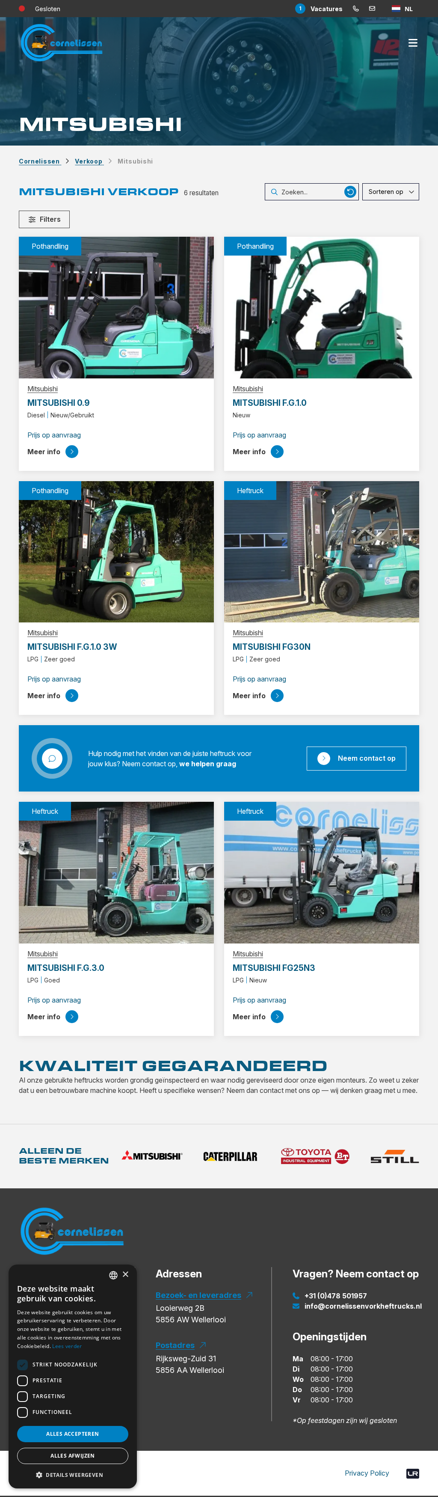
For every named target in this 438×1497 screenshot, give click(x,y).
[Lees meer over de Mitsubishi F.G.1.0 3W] (116, 551)
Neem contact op (367, 758)
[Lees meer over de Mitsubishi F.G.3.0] (116, 872)
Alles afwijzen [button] (72, 1455)
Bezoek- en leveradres (198, 1295)
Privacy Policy (367, 1473)
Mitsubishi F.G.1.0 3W (72, 647)
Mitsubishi (42, 388)
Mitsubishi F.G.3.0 (65, 968)
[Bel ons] (356, 8)
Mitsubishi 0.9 (58, 403)
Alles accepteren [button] (72, 1433)
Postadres (175, 1345)
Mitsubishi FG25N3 (274, 968)
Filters (50, 219)
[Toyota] (315, 1156)
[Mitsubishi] (152, 1156)
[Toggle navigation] (412, 43)
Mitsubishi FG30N (272, 647)
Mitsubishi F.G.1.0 (270, 403)
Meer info (43, 451)
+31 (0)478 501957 (336, 1296)
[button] (72, 1475)
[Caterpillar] (230, 1156)
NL (409, 9)
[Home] (72, 1236)
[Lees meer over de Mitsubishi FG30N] (321, 551)
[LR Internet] (412, 1473)
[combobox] (402, 8)
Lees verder (67, 1346)
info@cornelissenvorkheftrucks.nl (363, 1306)
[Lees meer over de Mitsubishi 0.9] (116, 307)
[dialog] (73, 1376)
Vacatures (321, 8)
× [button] (125, 1274)
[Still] (395, 1156)
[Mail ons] (372, 8)
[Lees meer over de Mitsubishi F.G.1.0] (321, 307)
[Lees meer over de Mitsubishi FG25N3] (321, 872)
